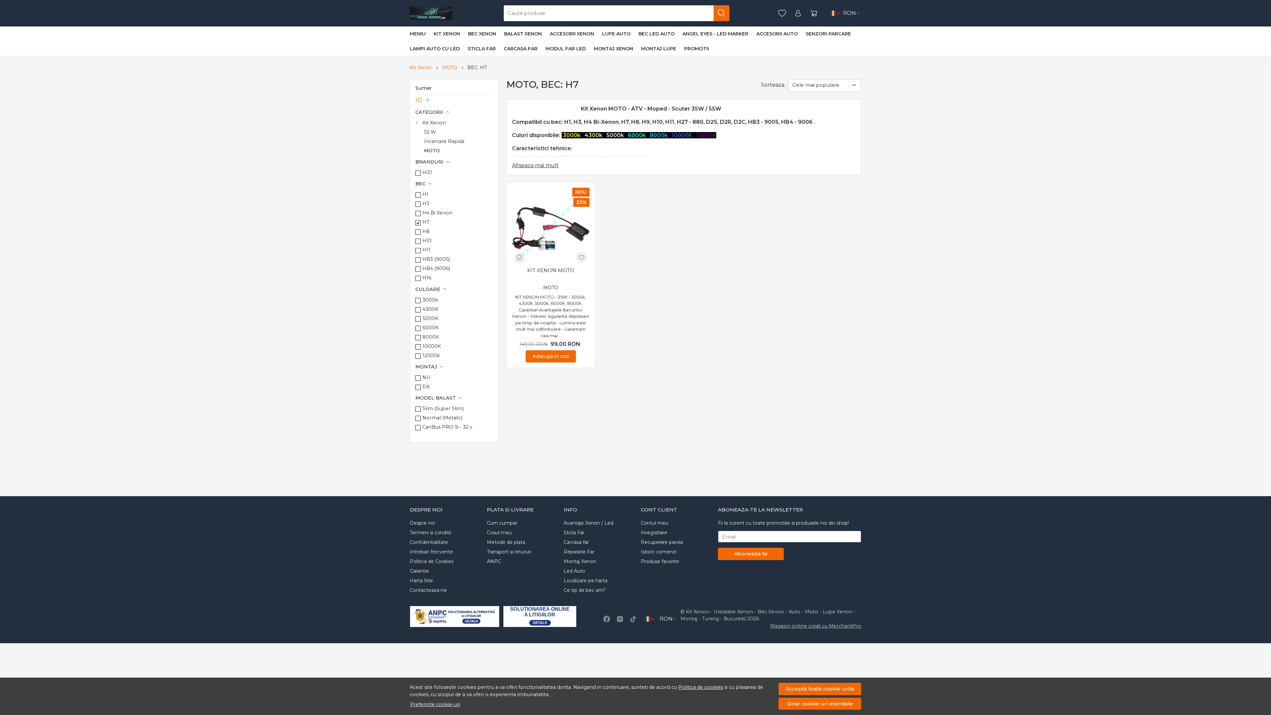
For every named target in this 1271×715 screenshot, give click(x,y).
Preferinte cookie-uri (435, 704)
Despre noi (422, 523)
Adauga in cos (551, 356)
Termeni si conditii (430, 533)
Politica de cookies (700, 687)
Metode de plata (506, 542)
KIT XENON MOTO (550, 270)
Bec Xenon (482, 34)
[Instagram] (620, 619)
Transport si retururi (509, 552)
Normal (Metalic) (442, 418)
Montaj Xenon (613, 49)
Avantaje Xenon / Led (588, 523)
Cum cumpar (502, 523)
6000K (430, 328)
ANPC (494, 561)
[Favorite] (782, 13)
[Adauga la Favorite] (581, 257)
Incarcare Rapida (444, 141)
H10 (427, 241)
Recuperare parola (662, 542)
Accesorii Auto (777, 34)
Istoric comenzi (659, 552)
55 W (430, 132)
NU (426, 377)
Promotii (696, 49)
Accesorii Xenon (572, 34)
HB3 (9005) (436, 259)
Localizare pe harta (585, 581)
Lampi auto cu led (435, 49)
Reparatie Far (579, 552)
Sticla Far (482, 49)
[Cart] (814, 13)
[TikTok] (633, 619)
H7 (418, 100)
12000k (431, 355)
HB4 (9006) (436, 268)
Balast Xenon (523, 34)
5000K (430, 318)
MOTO (449, 68)
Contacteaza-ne (428, 590)
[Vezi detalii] (519, 257)
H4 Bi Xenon (437, 213)
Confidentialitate (429, 542)
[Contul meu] (798, 13)
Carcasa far (521, 49)
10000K (431, 346)
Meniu (418, 34)
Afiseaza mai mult (535, 165)
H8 (426, 231)
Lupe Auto (616, 34)
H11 (426, 250)
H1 (425, 194)
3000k (430, 300)
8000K (430, 337)
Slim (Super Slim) (443, 408)
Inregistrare (654, 533)
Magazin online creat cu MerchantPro (815, 626)
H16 (426, 278)
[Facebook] (606, 619)
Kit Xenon (447, 34)
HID (427, 172)
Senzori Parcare (828, 34)
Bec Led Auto (656, 34)
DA (426, 387)
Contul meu (654, 523)
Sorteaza (772, 85)
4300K (430, 309)
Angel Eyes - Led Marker (715, 34)
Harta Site (421, 581)
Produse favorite (660, 561)
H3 (425, 204)
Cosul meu (499, 533)
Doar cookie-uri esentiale (820, 703)
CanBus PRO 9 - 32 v (447, 427)
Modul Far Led (565, 49)
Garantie (419, 571)
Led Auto (574, 571)
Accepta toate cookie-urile (819, 689)
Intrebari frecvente (431, 552)
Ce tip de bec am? (585, 590)
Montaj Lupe (658, 49)
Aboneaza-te (751, 553)
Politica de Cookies (431, 561)
